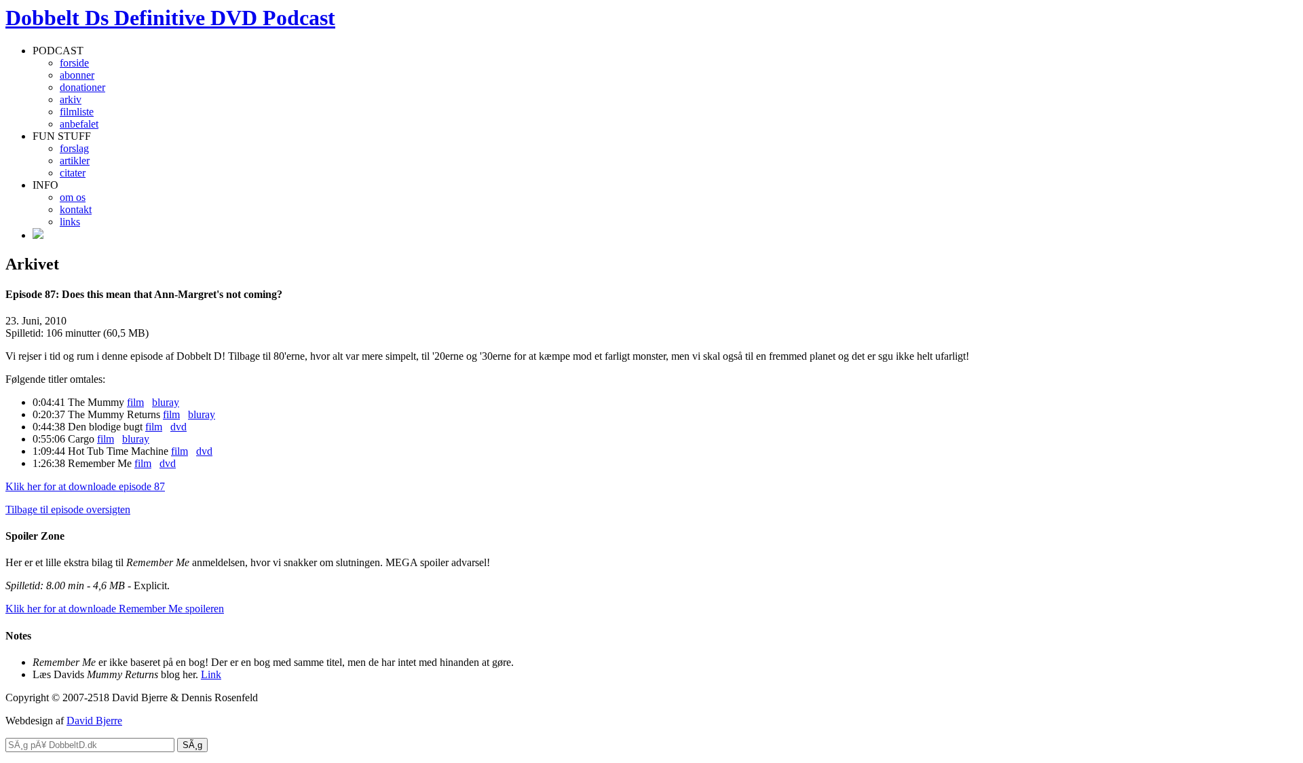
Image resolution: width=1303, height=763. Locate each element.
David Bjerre (94, 720)
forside (74, 63)
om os (73, 197)
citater (73, 173)
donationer (82, 87)
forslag (74, 148)
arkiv (70, 99)
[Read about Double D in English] (38, 235)
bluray (165, 402)
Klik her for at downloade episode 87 (85, 486)
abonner (77, 75)
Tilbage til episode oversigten (67, 509)
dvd (178, 426)
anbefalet (79, 124)
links (70, 221)
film (135, 402)
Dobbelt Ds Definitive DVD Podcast (170, 17)
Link (211, 674)
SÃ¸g (192, 745)
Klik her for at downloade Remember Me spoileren (114, 608)
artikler (75, 160)
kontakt (76, 209)
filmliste (77, 111)
